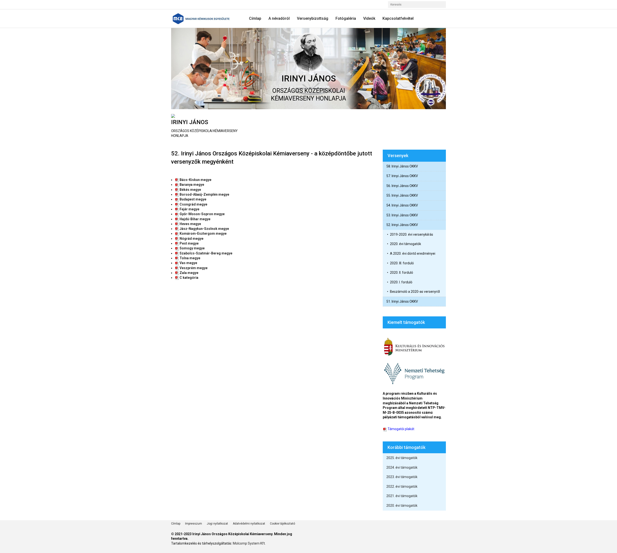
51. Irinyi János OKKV (402, 301)
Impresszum (193, 523)
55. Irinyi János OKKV (402, 195)
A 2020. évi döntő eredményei (412, 253)
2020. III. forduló (402, 263)
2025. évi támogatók (401, 458)
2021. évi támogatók (401, 496)
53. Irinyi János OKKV (402, 215)
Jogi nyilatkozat (217, 523)
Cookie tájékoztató (282, 523)
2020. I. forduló (401, 282)
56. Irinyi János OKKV (402, 186)
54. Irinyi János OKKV (402, 205)
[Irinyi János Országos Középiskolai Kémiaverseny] (203, 18)
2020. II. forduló (401, 272)
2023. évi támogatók (401, 477)
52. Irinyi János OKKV (402, 225)
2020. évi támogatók (405, 244)
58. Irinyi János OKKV (402, 166)
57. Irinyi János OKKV (402, 176)
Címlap (175, 523)
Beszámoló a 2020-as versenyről (415, 291)
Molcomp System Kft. (249, 543)
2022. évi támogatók (401, 486)
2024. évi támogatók (401, 467)
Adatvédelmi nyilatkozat (249, 523)
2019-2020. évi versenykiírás (411, 234)
